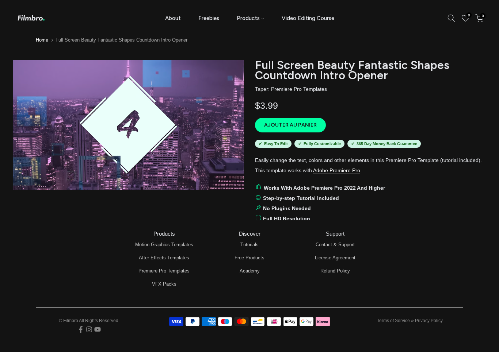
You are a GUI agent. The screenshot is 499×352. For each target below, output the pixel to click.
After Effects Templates (164, 257)
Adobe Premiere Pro (336, 170)
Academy (250, 271)
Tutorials (249, 244)
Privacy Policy (429, 320)
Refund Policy (335, 271)
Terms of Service (393, 320)
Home (42, 40)
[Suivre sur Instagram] (89, 329)
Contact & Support (335, 244)
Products (248, 18)
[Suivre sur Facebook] (80, 329)
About (173, 18)
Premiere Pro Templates (299, 89)
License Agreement (335, 257)
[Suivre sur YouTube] (97, 329)
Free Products (249, 257)
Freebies (208, 18)
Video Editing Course (308, 18)
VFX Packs (164, 284)
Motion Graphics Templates (164, 244)
